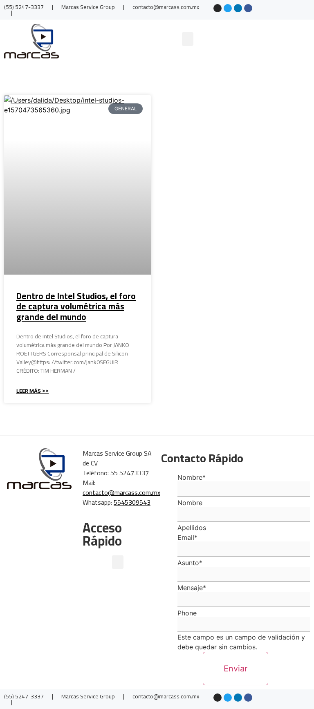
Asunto (189, 562)
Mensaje (191, 587)
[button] (187, 39)
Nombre (191, 477)
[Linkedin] (238, 8)
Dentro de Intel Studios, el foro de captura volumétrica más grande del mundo (76, 306)
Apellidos (191, 527)
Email (187, 537)
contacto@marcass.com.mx (121, 492)
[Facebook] (248, 8)
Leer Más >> (32, 391)
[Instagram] (217, 8)
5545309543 (132, 502)
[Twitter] (228, 8)
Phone (187, 613)
